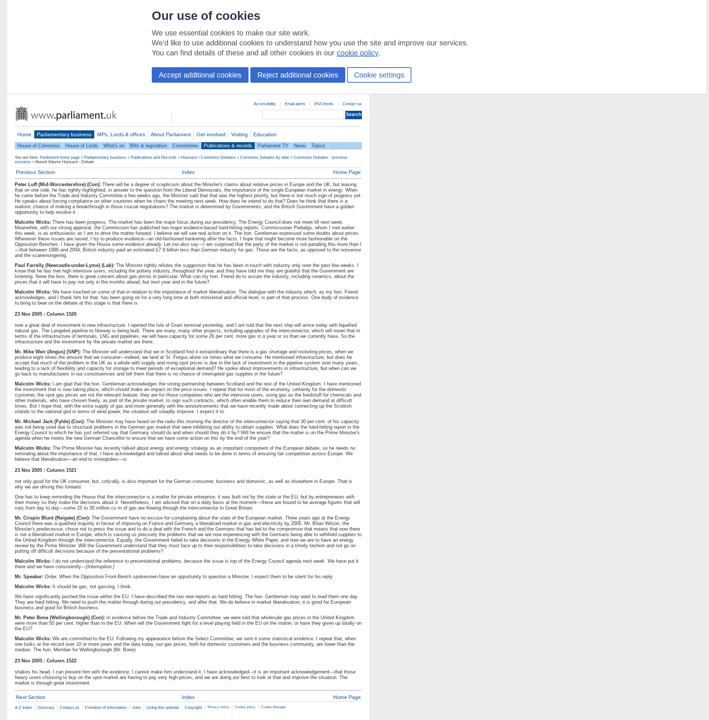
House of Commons (38, 145)
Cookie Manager (273, 707)
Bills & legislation (148, 145)
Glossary (46, 707)
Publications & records (228, 145)
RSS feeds (323, 104)
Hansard (188, 157)
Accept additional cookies (200, 75)
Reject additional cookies (297, 75)
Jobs (136, 707)
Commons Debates (218, 157)
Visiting (239, 134)
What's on (113, 145)
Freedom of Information (106, 707)
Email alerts (295, 104)
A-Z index (23, 707)
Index (188, 172)
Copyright (193, 707)
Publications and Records (154, 157)
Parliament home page (60, 157)
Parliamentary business (64, 134)
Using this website (163, 707)
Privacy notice (218, 707)
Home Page (347, 172)
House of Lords (81, 145)
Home (24, 134)
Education (265, 134)
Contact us (352, 104)
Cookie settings (379, 75)
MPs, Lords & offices (121, 134)
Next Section (30, 697)
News (300, 145)
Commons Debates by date (264, 157)
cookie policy (357, 53)
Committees (185, 145)
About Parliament (171, 134)
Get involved (211, 134)
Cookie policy (245, 707)
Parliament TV (273, 145)
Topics (318, 145)
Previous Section (35, 172)
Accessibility (265, 104)
